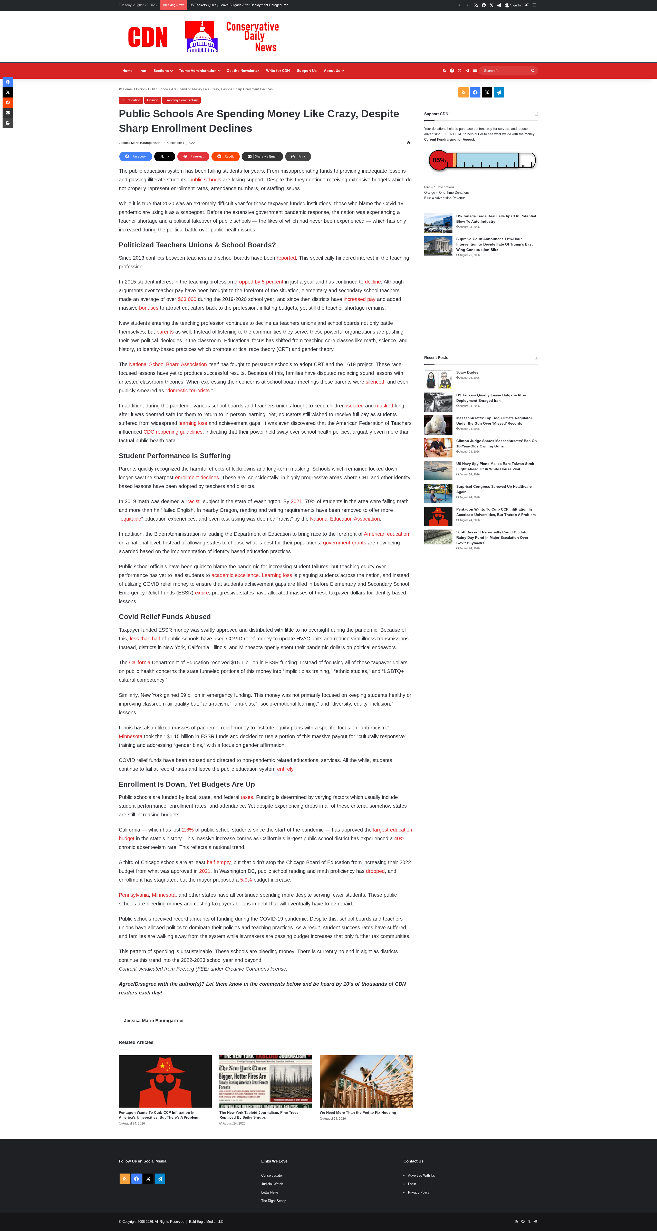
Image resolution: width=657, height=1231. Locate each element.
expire (202, 592)
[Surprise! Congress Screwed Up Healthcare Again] (438, 493)
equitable (131, 519)
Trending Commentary (181, 100)
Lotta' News (269, 1192)
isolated (355, 405)
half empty (218, 862)
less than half (145, 638)
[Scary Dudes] (438, 379)
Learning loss (277, 575)
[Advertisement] (481, 306)
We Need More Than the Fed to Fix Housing (358, 1112)
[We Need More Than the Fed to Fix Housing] (366, 1081)
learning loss (193, 423)
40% (399, 838)
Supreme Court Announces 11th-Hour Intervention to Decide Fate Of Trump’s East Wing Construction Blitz (494, 244)
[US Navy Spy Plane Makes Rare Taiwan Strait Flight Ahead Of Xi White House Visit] (438, 470)
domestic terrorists (188, 390)
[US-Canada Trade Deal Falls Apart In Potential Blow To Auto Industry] (438, 223)
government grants (344, 542)
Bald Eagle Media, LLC (206, 1222)
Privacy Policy (419, 1192)
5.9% (246, 880)
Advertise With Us (421, 1175)
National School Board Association (168, 364)
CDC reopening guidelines (172, 432)
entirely (285, 769)
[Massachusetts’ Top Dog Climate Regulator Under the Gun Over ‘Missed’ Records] (438, 425)
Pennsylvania (134, 895)
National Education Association (345, 519)
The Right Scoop (273, 1201)
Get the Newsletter (243, 71)
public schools (205, 179)
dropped (375, 871)
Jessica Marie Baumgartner (139, 143)
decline (373, 282)
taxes (247, 797)
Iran (143, 71)
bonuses (148, 308)
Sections (161, 71)
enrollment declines (197, 477)
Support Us (307, 71)
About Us (332, 71)
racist (193, 501)
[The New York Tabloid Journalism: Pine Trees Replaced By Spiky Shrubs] (265, 1081)
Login (412, 1184)
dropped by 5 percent (259, 282)
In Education (131, 100)
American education (386, 534)
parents (165, 332)
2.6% (188, 830)
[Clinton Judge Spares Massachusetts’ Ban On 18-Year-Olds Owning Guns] (438, 447)
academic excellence (235, 575)
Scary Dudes (467, 372)
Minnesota (130, 736)
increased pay (359, 299)
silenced (375, 382)
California (139, 662)
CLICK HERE (452, 134)
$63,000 (187, 299)
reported (286, 258)
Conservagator (272, 1175)
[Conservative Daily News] (206, 36)
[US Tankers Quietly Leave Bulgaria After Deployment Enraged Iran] (438, 402)
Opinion (140, 89)
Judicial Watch (272, 1184)
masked (384, 405)
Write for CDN (278, 71)
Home (127, 71)
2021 (296, 501)
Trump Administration (198, 71)
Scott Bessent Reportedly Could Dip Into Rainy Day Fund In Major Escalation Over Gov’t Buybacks (492, 537)
